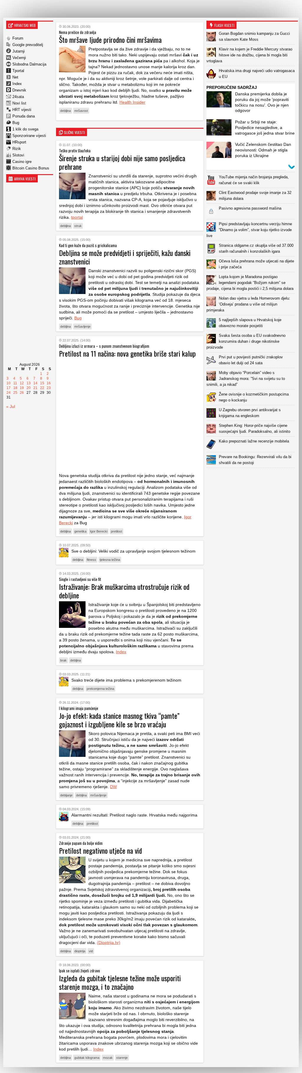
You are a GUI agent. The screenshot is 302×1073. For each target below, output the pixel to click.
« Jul (10, 406)
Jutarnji (18, 51)
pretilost (116, 531)
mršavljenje (82, 326)
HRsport (19, 142)
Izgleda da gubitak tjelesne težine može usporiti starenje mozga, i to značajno (120, 982)
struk (78, 226)
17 (8, 388)
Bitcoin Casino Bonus (30, 168)
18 (15, 388)
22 (42, 388)
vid (91, 951)
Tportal (18, 70)
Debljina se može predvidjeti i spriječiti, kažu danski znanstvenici (125, 257)
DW (113, 786)
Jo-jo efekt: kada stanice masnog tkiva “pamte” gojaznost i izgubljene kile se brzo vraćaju (119, 719)
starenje (122, 1057)
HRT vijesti (21, 109)
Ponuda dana (23, 116)
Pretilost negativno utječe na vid (100, 850)
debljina (65, 110)
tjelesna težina (110, 559)
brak (63, 660)
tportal (77, 217)
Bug (15, 122)
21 (35, 388)
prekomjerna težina (100, 688)
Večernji (19, 57)
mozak (108, 1057)
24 (8, 393)
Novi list (19, 103)
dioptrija (79, 951)
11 (15, 383)
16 (49, 383)
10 (8, 383)
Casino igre (22, 161)
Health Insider (132, 102)
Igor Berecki (98, 531)
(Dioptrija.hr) (108, 942)
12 (22, 383)
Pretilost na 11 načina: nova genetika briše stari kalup (127, 353)
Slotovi (18, 155)
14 (35, 383)
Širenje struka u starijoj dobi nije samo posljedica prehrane (122, 162)
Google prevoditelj (27, 45)
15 (42, 383)
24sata (18, 96)
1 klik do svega (25, 129)
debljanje (66, 795)
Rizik (16, 148)
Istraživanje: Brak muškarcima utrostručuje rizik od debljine (124, 590)
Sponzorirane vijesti (29, 135)
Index (17, 83)
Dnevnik (19, 90)
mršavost (81, 110)
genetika (80, 531)
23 (49, 388)
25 (15, 393)
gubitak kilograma (86, 1057)
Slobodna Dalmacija (29, 64)
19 (22, 388)
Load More (252, 477)
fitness (91, 559)
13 (29, 383)
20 (29, 388)
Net (15, 77)
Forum (17, 38)
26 (22, 393)
